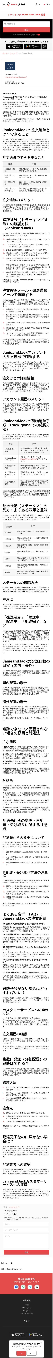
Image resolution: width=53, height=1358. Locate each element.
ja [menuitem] (47, 4)
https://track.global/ (28, 459)
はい (21, 1353)
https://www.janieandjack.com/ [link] (15, 77)
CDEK (27, 1305)
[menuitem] (3, 4)
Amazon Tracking (26, 1314)
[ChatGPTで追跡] (44, 46)
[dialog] (26, 1349)
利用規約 (26, 1340)
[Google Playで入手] (32, 46)
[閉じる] (42, 1342)
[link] (16, 1287)
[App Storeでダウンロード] (14, 46)
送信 (26, 1252)
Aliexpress (26, 1311)
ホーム (5, 53)
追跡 (26, 30)
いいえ (31, 1353)
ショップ (13, 53)
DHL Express (26, 1308)
